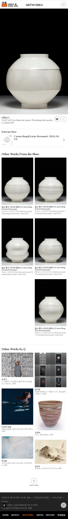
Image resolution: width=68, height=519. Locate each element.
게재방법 (61, 515)
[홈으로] (10, 4)
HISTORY (50, 515)
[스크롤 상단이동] (63, 503)
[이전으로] (4, 503)
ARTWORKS (28, 515)
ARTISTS (15, 515)
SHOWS (39, 515)
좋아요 (57, 119)
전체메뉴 (63, 4)
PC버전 (5, 502)
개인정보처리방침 (41, 497)
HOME (6, 515)
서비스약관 (57, 497)
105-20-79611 (32, 505)
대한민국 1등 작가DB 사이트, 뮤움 (16, 497)
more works (34, 485)
